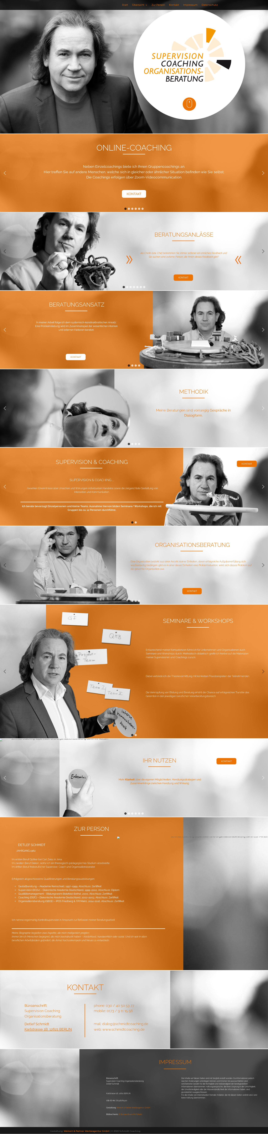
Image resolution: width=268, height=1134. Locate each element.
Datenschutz (210, 5)
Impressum (190, 5)
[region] (134, 173)
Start (125, 5)
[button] (4, 173)
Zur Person (158, 5)
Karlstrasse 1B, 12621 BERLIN (48, 1029)
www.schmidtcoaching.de (123, 1029)
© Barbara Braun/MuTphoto (130, 1114)
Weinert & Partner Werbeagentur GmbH (133, 1108)
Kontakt (174, 5)
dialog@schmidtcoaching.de (125, 1024)
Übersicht (138, 5)
